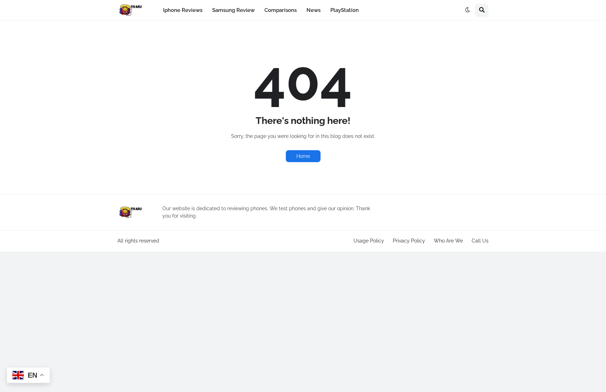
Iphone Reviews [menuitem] (182, 10)
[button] (467, 10)
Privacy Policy (409, 241)
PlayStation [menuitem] (344, 10)
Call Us (480, 241)
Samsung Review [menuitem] (233, 10)
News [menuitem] (314, 10)
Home (303, 156)
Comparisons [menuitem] (280, 10)
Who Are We (448, 241)
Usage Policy (369, 241)
